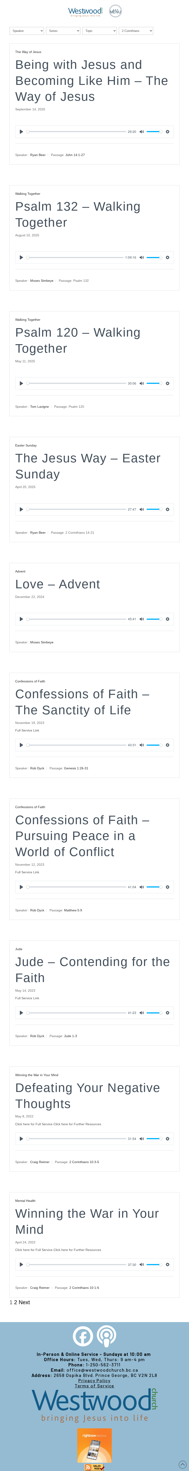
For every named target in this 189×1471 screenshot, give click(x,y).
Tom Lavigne (39, 406)
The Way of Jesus (28, 52)
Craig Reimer (40, 1162)
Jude (18, 949)
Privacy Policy (94, 1380)
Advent (20, 571)
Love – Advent (57, 584)
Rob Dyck (37, 768)
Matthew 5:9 (73, 910)
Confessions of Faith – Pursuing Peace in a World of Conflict (82, 836)
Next (24, 1302)
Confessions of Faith (30, 681)
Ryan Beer (38, 154)
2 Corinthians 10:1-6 (84, 1288)
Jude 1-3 (70, 1036)
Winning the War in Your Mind (36, 1075)
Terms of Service (95, 1385)
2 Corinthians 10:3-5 (84, 1162)
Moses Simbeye (41, 280)
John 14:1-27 (75, 154)
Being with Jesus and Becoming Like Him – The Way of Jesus (91, 80)
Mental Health (25, 1201)
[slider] (76, 131)
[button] (115, 11)
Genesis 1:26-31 (76, 768)
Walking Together (27, 193)
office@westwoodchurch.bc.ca (102, 1370)
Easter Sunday (26, 445)
